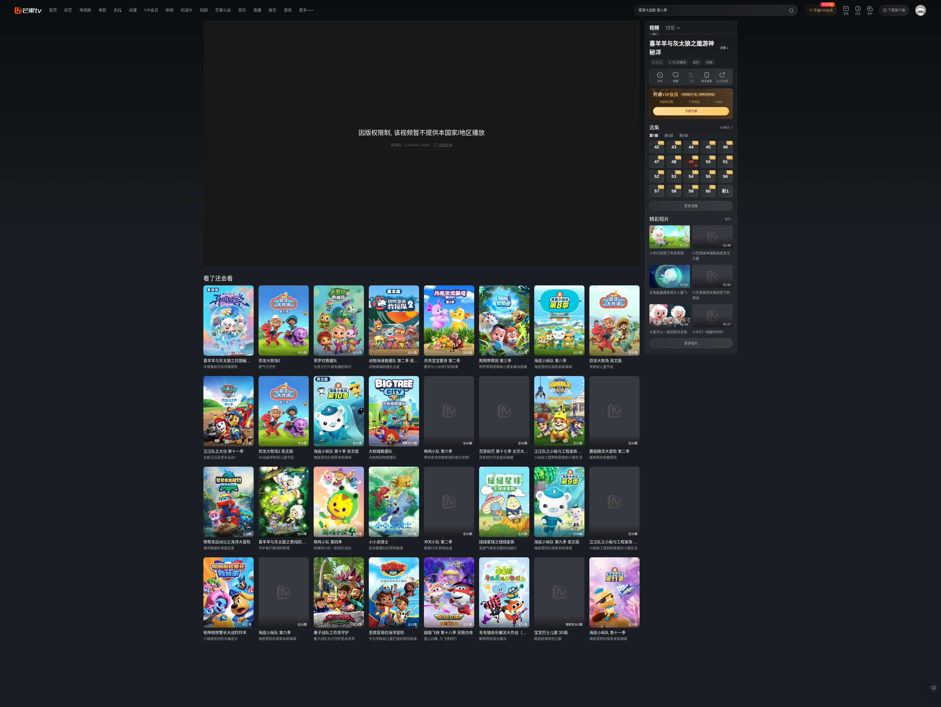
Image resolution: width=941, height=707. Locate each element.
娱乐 (272, 10)
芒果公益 (223, 10)
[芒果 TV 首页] (28, 10)
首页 (53, 10)
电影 (102, 10)
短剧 (204, 10)
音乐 (242, 10)
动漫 (133, 10)
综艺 (68, 10)
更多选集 (691, 206)
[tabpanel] (691, 194)
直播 (257, 10)
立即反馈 (445, 145)
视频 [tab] (654, 28)
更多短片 (691, 343)
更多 (729, 219)
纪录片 (187, 10)
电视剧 (85, 10)
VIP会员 (151, 10)
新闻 (169, 10)
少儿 (118, 10)
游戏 (288, 10)
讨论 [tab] (670, 28)
